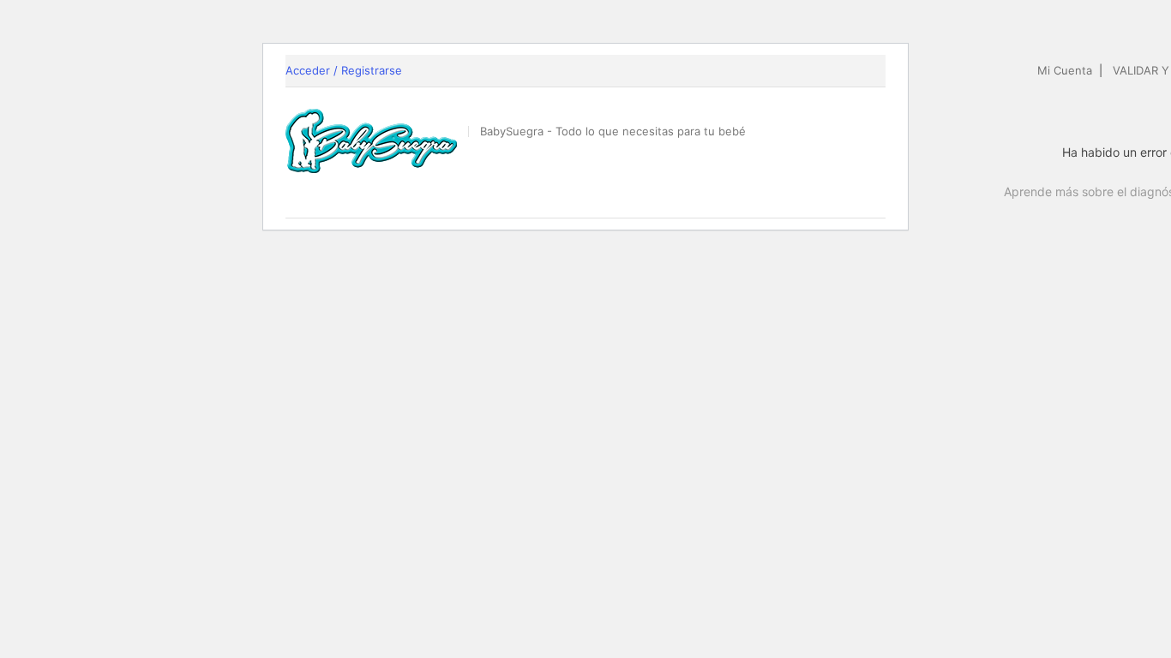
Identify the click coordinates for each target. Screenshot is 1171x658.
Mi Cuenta (1064, 70)
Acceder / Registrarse (343, 70)
